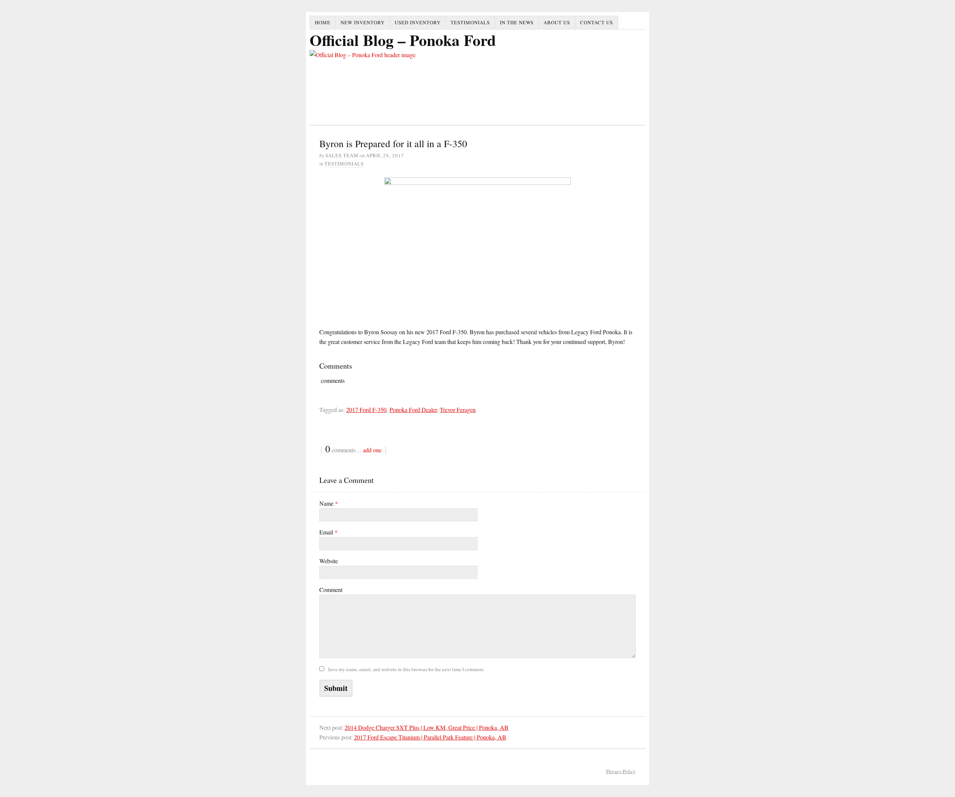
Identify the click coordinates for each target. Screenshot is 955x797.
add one (372, 450)
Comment (330, 589)
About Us (557, 22)
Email (328, 532)
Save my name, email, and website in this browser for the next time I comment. (406, 669)
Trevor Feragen (458, 409)
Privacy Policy (621, 771)
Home (323, 22)
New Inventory (363, 22)
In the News (516, 22)
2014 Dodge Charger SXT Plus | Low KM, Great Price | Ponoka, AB (426, 727)
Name (328, 503)
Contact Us (596, 22)
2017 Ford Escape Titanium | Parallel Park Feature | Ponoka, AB (430, 737)
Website (328, 561)
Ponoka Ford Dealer (413, 409)
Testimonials (470, 22)
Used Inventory (418, 22)
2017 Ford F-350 (366, 409)
